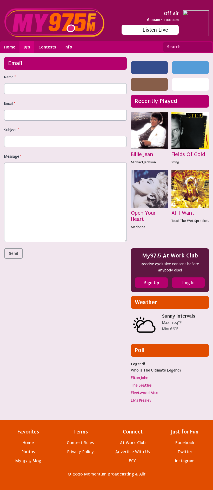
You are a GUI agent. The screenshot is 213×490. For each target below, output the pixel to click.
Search (206, 47)
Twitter (184, 451)
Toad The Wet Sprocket (190, 221)
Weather (146, 302)
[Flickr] (190, 84)
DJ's (27, 47)
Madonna (138, 227)
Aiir (142, 474)
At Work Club (132, 442)
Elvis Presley (141, 400)
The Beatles (141, 385)
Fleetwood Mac (144, 392)
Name (10, 77)
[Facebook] (149, 67)
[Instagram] (149, 84)
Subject (11, 130)
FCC (132, 460)
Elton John (139, 377)
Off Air (171, 13)
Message (12, 156)
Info (68, 47)
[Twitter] (190, 67)
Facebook (185, 442)
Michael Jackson (143, 162)
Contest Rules (80, 442)
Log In (188, 282)
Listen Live (155, 30)
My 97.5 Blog (28, 460)
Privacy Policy (80, 451)
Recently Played (156, 100)
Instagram (185, 460)
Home (9, 47)
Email (9, 103)
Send (13, 253)
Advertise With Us (132, 451)
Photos (28, 451)
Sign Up (151, 282)
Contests (47, 47)
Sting (175, 162)
